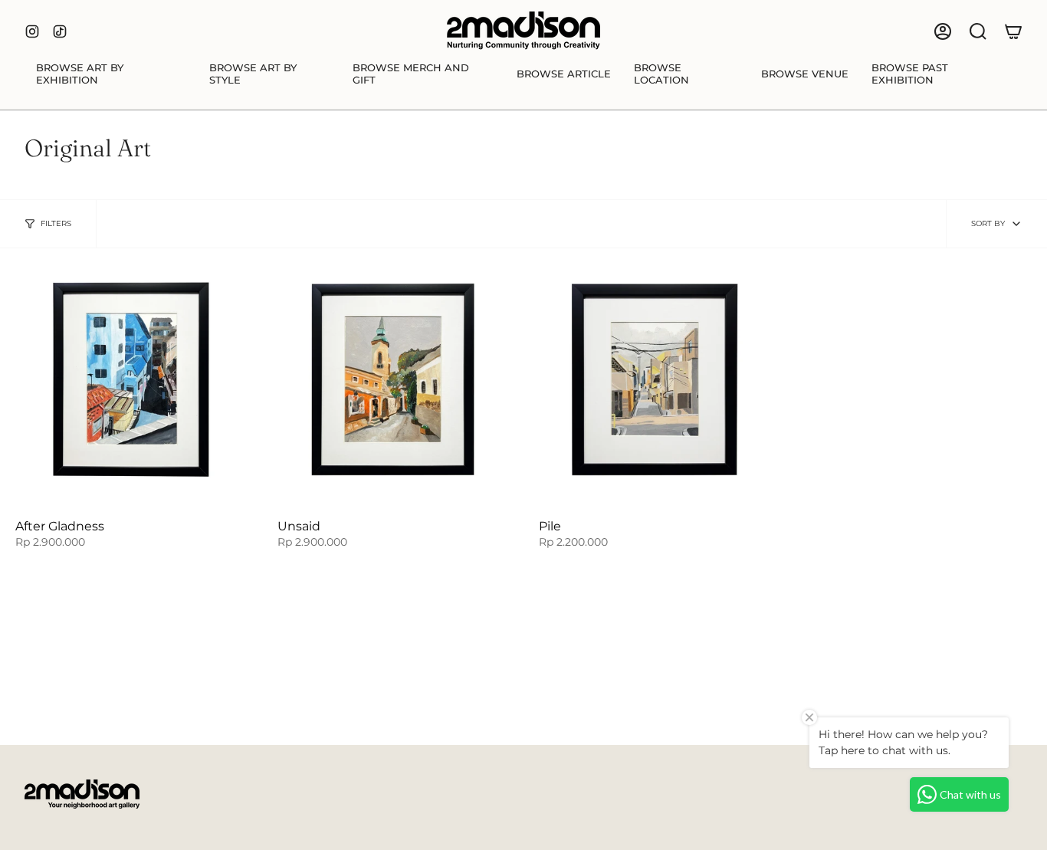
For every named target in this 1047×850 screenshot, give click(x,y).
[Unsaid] (393, 379)
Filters (56, 223)
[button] (111, 74)
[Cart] (1013, 31)
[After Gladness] (131, 379)
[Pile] (655, 379)
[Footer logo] (82, 794)
